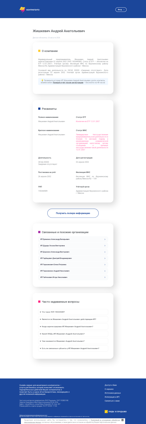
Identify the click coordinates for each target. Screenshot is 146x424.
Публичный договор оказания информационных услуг (33, 415)
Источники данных (113, 393)
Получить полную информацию (73, 213)
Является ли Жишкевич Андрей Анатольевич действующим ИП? (69, 319)
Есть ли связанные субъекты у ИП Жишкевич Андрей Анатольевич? (70, 348)
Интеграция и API (112, 397)
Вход (120, 9)
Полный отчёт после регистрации (68, 82)
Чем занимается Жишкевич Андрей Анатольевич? (63, 341)
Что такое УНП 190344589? (53, 312)
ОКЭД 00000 (43, 162)
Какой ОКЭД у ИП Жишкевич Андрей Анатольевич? (63, 334)
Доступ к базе (111, 385)
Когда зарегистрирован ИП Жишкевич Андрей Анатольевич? (67, 327)
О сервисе (109, 389)
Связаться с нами (112, 401)
